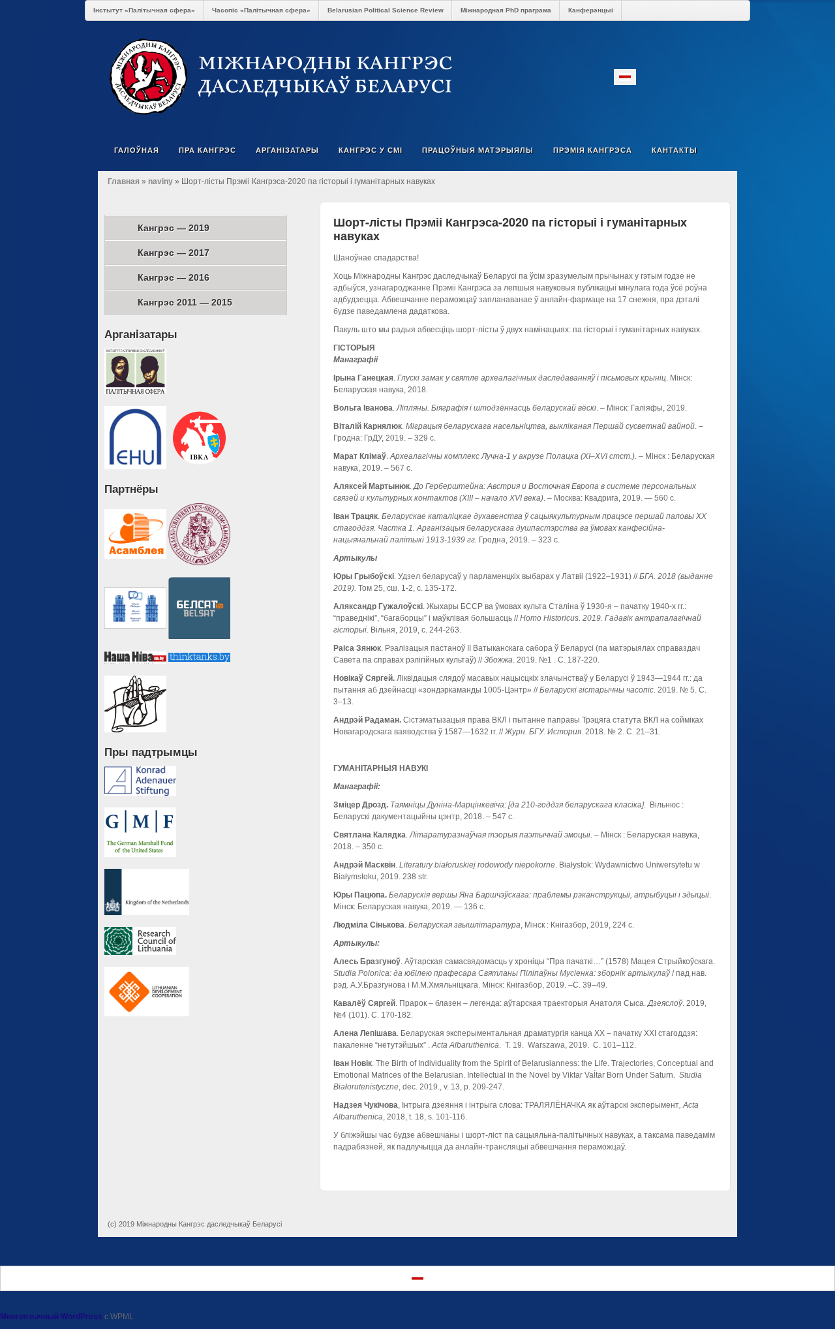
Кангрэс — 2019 (173, 228)
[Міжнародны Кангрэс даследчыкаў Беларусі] (417, 76)
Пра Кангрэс (207, 150)
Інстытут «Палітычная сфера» (144, 10)
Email (648, 76)
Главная (124, 181)
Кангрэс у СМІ (370, 150)
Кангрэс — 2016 (173, 277)
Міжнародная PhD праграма (506, 10)
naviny (160, 181)
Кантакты (674, 150)
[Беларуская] (625, 77)
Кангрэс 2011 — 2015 (185, 302)
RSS (718, 76)
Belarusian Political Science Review (385, 10)
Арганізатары (287, 150)
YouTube (701, 76)
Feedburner (683, 76)
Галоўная (136, 150)
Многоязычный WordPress (51, 1316)
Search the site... (719, 150)
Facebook (666, 76)
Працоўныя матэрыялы (478, 150)
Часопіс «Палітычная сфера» (261, 10)
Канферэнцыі (590, 10)
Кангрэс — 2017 (173, 252)
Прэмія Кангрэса (592, 150)
